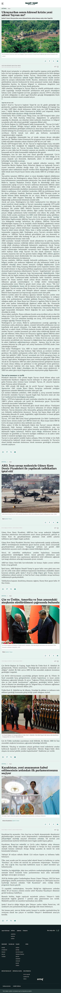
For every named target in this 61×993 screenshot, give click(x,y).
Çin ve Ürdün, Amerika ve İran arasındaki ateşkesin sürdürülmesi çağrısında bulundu (31, 601)
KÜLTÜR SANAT (19, 952)
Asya (9, 8)
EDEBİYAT (18, 958)
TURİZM (3, 956)
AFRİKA (12, 938)
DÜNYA (4, 8)
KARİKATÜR (26, 976)
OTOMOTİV (4, 949)
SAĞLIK (17, 947)
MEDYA (17, 956)
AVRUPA (13, 936)
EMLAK (3, 954)
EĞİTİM (17, 949)
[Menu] (2, 3)
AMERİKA (13, 934)
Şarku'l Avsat (8, 518)
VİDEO (24, 978)
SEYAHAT (18, 961)
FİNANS (3, 952)
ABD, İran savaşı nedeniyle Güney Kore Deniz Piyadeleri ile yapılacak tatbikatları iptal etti (29, 468)
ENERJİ (3, 947)
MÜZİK (17, 963)
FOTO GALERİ (26, 974)
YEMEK (17, 965)
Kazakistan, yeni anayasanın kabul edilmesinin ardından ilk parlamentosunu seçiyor (30, 770)
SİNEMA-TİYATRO (20, 954)
